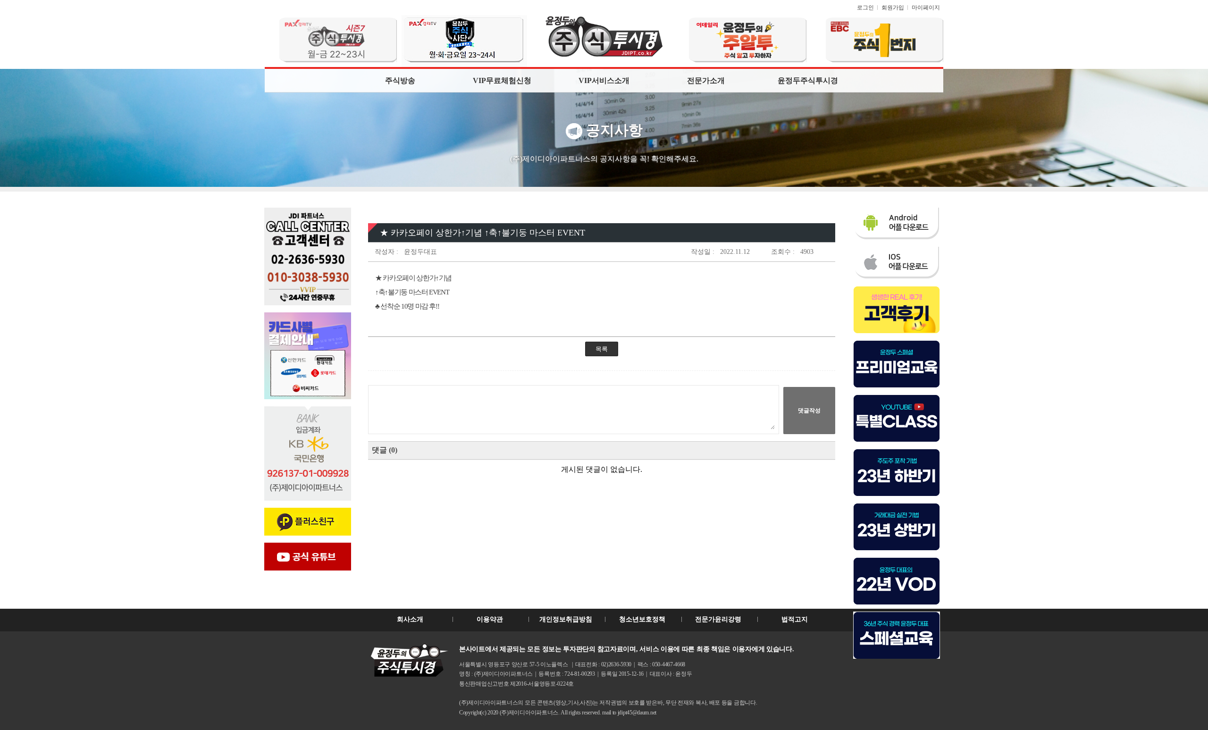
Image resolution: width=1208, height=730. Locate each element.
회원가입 (892, 7)
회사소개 (410, 619)
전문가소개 (706, 80)
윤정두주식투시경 (808, 80)
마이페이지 (926, 7)
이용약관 (490, 619)
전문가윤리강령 (718, 619)
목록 (602, 348)
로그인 (865, 7)
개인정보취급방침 (565, 619)
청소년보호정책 (642, 619)
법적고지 (794, 619)
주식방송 (400, 80)
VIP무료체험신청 (502, 80)
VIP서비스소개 (604, 80)
